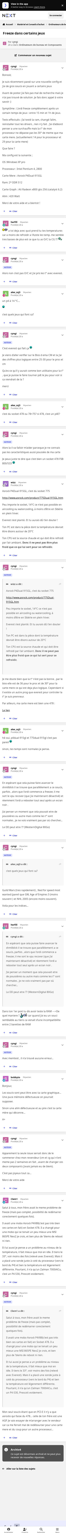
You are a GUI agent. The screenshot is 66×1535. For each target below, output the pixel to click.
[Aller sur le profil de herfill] (5, 223)
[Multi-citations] (4, 211)
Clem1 (14, 1199)
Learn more (6, 5)
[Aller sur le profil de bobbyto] (5, 1078)
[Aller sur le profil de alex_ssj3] (5, 293)
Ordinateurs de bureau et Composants (40, 44)
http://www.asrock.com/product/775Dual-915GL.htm (32, 498)
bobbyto (15, 1077)
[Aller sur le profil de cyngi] (4, 43)
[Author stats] (62, 68)
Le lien (6, 710)
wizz (13, 482)
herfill (14, 222)
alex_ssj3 (15, 292)
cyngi (15, 41)
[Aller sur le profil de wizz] (5, 484)
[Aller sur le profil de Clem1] (5, 1200)
